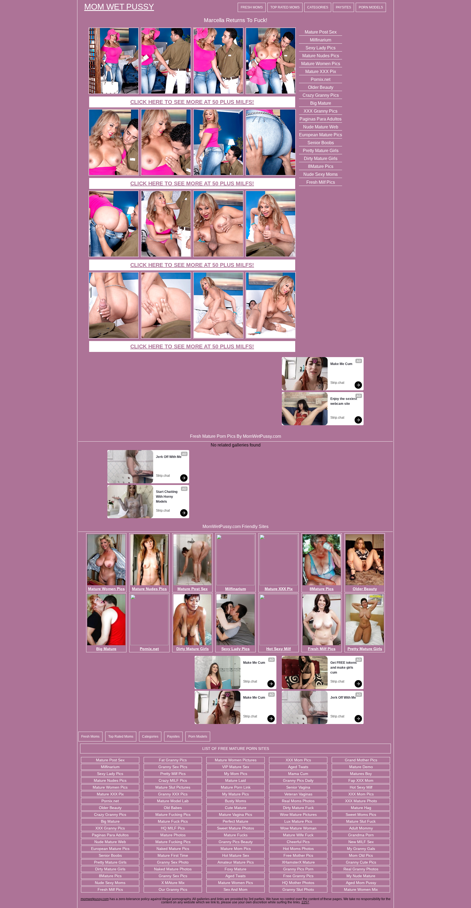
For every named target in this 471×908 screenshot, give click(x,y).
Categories (317, 7)
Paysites (343, 7)
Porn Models (371, 7)
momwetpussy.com (95, 899)
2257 (305, 902)
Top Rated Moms (285, 7)
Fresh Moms (252, 7)
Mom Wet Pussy (119, 7)
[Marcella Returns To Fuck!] (113, 93)
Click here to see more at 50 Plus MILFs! (192, 102)
